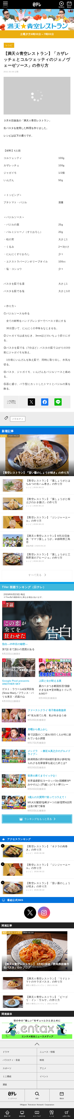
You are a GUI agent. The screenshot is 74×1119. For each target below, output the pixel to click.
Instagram (44, 913)
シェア (44, 402)
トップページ (12, 1098)
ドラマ (6, 1052)
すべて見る (35, 574)
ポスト (31, 402)
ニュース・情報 (47, 1052)
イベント (44, 1076)
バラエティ (17, 419)
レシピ (9, 45)
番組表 (62, 1098)
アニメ (43, 1068)
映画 (42, 1060)
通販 (5, 1084)
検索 (37, 1098)
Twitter (30, 913)
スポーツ (7, 1068)
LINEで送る (58, 402)
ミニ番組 (7, 1076)
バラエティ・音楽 (11, 1060)
